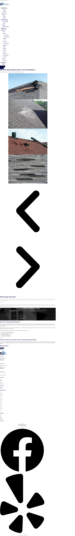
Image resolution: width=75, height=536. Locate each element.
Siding (4, 16)
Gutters (4, 18)
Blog (4, 31)
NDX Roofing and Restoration (4, 0)
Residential (1, 387)
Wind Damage (6, 26)
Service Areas (6, 55)
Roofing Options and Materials (4, 13)
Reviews (4, 48)
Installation (6, 35)
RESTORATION (4, 19)
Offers (4, 33)
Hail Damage (5, 21)
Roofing (4, 9)
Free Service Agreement (6, 44)
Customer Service (4, 57)
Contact (4, 51)
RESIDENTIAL (4, 8)
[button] (10, 6)
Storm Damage (3, 24)
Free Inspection (5, 41)
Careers (4, 50)
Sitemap (4, 60)
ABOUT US (3, 30)
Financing (5, 53)
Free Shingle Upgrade (6, 37)
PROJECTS (3, 28)
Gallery (4, 46)
